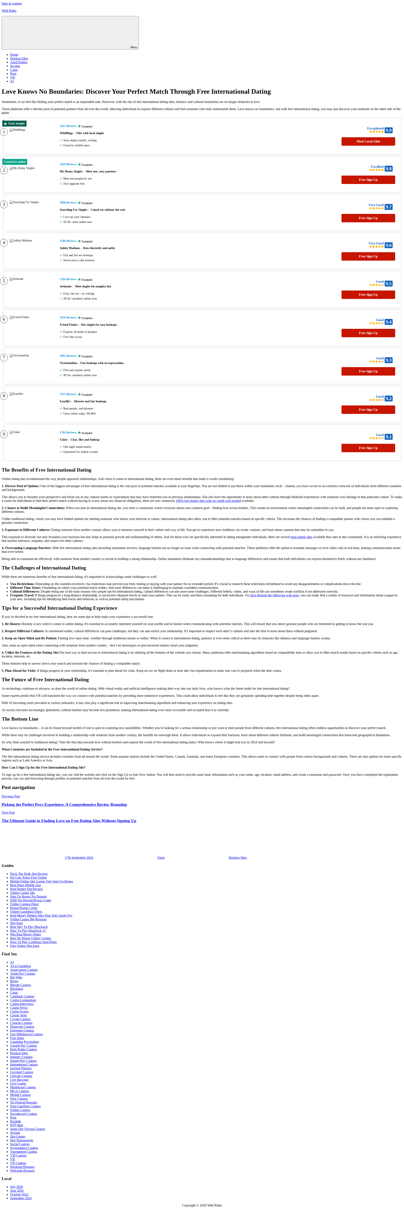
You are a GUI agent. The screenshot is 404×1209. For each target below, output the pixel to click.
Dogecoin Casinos (22, 1026)
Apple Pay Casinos (22, 973)
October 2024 (19, 1194)
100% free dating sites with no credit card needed (208, 501)
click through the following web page (274, 595)
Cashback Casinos (22, 996)
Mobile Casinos (20, 1095)
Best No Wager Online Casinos (30, 938)
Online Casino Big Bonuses (28, 919)
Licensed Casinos (21, 1072)
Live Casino (18, 1083)
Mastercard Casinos (23, 1087)
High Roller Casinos (23, 1049)
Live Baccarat (19, 1079)
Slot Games (17, 1136)
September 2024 (21, 1198)
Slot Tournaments (21, 1140)
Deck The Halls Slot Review (29, 874)
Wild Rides (9, 10)
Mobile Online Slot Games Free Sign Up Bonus (41, 881)
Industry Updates (21, 1057)
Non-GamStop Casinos (25, 1106)
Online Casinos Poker (24, 904)
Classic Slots (18, 1015)
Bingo (14, 981)
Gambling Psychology (24, 1042)
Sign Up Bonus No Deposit (28, 896)
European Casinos (22, 1030)
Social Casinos (19, 1144)
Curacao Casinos (21, 1023)
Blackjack (16, 988)
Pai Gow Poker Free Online (28, 877)
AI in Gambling (20, 966)
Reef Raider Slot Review (26, 889)
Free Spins (17, 1038)
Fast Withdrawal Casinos (26, 1034)
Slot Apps (16, 923)
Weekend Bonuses (22, 1167)
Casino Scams (19, 1011)
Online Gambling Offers (26, 911)
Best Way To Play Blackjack (29, 927)
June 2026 (17, 1190)
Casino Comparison (23, 1000)
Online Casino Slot (22, 892)
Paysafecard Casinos (23, 1114)
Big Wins (16, 977)
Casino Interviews (22, 1004)
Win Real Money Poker (25, 934)
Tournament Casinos (23, 1151)
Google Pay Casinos (23, 1045)
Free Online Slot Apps (24, 946)
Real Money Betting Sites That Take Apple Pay (41, 915)
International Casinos (24, 1064)
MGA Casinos (19, 1091)
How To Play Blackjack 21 (28, 930)
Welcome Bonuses (22, 1170)
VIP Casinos (18, 1155)
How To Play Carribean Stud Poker (33, 942)
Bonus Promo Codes (23, 908)
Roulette (15, 1121)
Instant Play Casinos (23, 1060)
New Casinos (19, 1098)
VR (12, 77)
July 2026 (16, 1187)
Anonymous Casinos (23, 970)
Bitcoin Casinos (20, 985)
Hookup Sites (19, 58)
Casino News (19, 1007)
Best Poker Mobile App (25, 885)
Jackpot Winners (21, 1068)
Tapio (161, 857)
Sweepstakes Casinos (24, 1148)
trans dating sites (301, 537)
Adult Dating (18, 62)
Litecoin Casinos (21, 1076)
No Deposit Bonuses (23, 1102)
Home (14, 54)
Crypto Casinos (20, 1019)
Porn (13, 73)
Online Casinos (20, 1110)
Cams (14, 70)
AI (12, 81)
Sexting (15, 66)
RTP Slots (16, 1125)
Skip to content (12, 3)
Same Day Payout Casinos (27, 1129)
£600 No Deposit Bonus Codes (30, 900)
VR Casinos (18, 1163)
